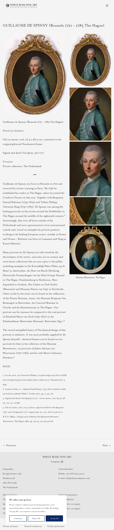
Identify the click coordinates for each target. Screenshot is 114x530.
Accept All (54, 518)
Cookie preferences (55, 526)
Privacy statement (10, 526)
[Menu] (107, 5)
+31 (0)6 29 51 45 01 (75, 473)
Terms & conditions (33, 526)
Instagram (55, 461)
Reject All (36, 518)
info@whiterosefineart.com (78, 478)
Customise (18, 518)
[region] (36, 509)
